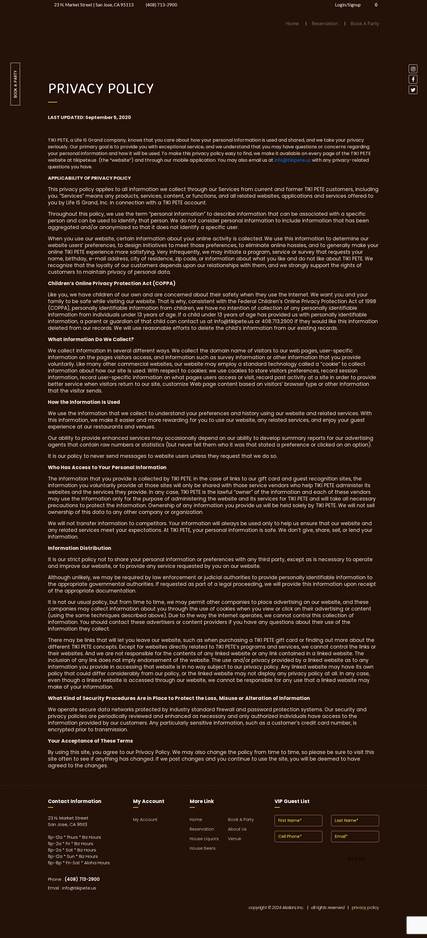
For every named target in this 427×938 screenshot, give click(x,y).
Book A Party (365, 23)
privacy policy (365, 907)
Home (292, 23)
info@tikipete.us (292, 160)
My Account (145, 819)
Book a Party (15, 84)
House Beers (203, 848)
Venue (234, 839)
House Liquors (204, 839)
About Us (237, 829)
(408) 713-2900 (161, 4)
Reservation (325, 23)
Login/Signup (348, 4)
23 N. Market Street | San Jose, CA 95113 (94, 4)
